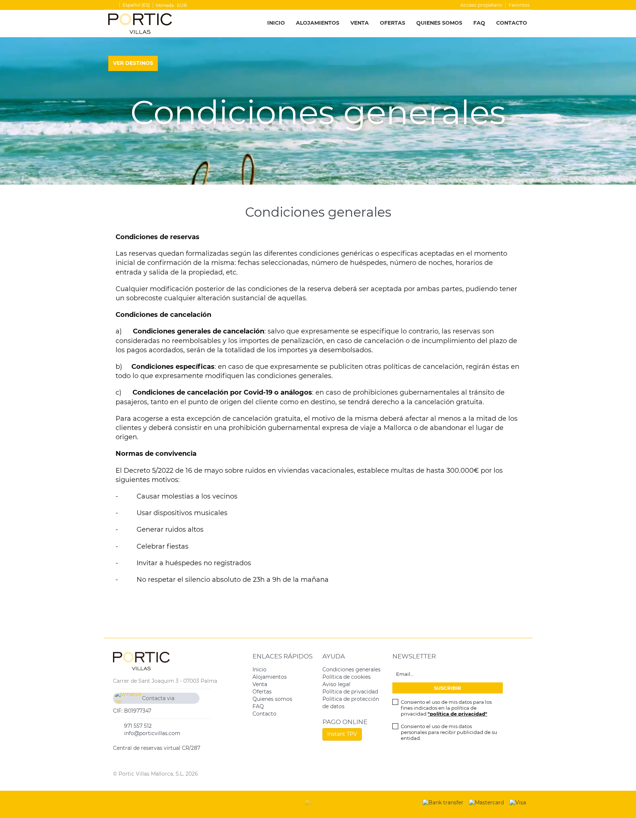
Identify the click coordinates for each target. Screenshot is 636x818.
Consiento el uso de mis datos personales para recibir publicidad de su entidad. (449, 732)
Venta (359, 23)
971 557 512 (138, 726)
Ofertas (392, 23)
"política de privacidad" (457, 714)
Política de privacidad (350, 691)
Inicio (276, 23)
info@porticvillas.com (152, 733)
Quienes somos (439, 23)
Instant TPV (342, 734)
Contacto (511, 23)
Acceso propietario (481, 5)
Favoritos (519, 5)
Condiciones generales (351, 669)
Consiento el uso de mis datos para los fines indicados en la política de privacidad (446, 708)
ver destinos (133, 63)
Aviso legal (336, 684)
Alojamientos (317, 23)
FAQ (479, 23)
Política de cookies (346, 677)
